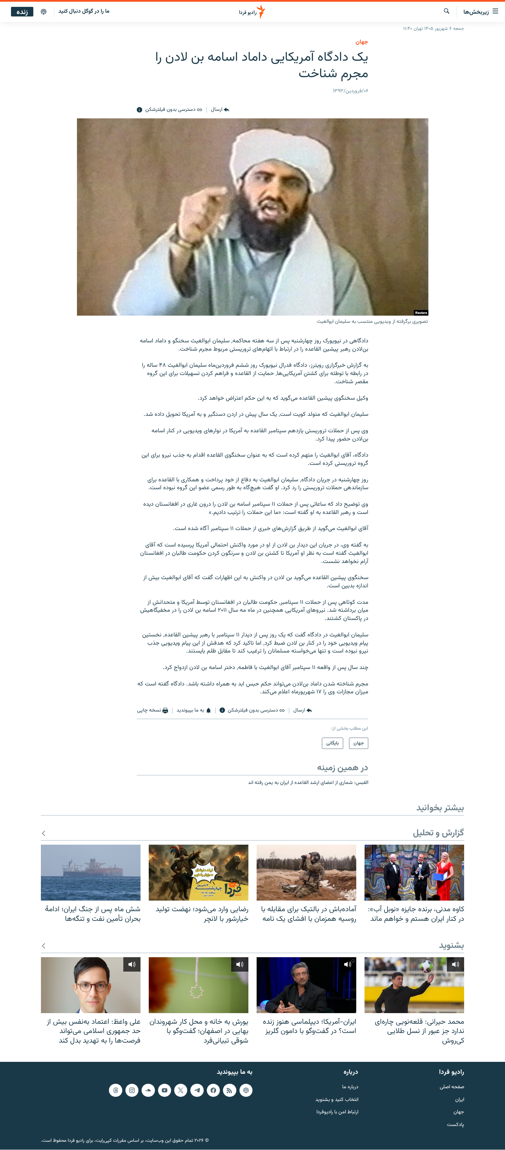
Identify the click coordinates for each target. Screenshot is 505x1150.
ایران (459, 1100)
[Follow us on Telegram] (196, 1090)
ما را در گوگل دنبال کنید (84, 11)
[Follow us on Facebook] (213, 1090)
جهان (362, 42)
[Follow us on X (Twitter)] (180, 1090)
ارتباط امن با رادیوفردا (337, 1112)
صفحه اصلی (452, 1087)
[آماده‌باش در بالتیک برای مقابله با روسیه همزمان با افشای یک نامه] (306, 873)
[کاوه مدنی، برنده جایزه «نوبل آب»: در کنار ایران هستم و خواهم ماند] (414, 873)
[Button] (220, 110)
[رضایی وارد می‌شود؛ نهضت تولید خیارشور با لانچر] (198, 873)
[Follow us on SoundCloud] (148, 1090)
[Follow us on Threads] (115, 1090)
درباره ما (350, 1087)
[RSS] (229, 1090)
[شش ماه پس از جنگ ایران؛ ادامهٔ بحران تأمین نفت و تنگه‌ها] (91, 873)
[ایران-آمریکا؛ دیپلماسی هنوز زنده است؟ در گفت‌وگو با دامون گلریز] (306, 985)
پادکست (455, 1125)
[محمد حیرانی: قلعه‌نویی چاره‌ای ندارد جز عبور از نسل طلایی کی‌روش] (414, 985)
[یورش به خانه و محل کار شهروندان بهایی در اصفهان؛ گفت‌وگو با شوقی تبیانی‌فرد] (198, 985)
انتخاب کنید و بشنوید (336, 1100)
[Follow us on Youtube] (164, 1090)
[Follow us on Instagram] (131, 1090)
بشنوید (451, 946)
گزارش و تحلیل (438, 833)
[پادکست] (43, 12)
